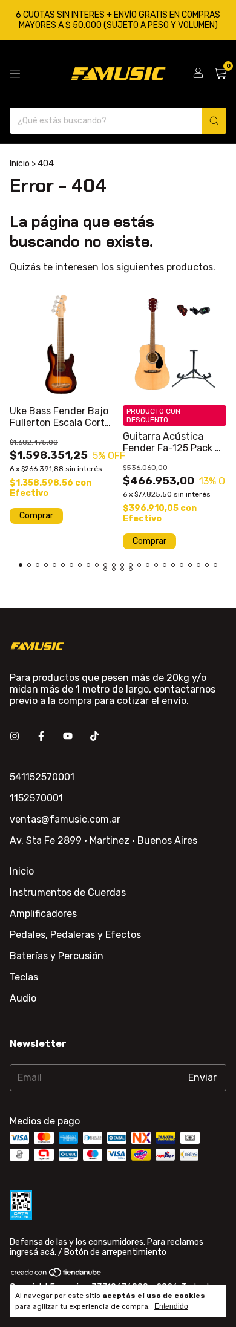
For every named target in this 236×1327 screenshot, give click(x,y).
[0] (220, 74)
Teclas (24, 977)
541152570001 (42, 777)
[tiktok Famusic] (94, 736)
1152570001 (36, 798)
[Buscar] (214, 121)
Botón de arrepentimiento (115, 1252)
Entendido (171, 1306)
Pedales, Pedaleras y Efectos (75, 935)
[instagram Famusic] (14, 736)
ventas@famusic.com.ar (65, 819)
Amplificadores (43, 913)
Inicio (20, 163)
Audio (23, 998)
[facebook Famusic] (41, 736)
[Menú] (15, 73)
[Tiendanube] (56, 1275)
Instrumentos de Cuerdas (68, 892)
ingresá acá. (33, 1252)
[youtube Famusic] (68, 736)
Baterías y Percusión (56, 956)
